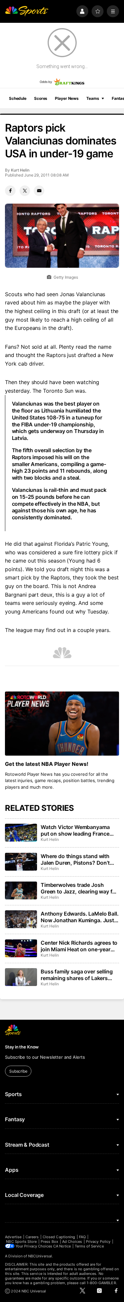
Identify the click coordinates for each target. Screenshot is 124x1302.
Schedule (17, 98)
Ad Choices (72, 1241)
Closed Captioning (59, 1237)
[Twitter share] (25, 190)
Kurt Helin (20, 170)
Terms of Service (89, 1246)
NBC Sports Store (21, 1241)
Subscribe (18, 1071)
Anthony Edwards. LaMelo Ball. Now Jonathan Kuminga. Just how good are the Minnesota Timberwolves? (79, 917)
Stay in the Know (22, 1046)
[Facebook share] (10, 190)
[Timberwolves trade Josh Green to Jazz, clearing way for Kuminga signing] (21, 890)
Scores (40, 98)
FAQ (82, 1237)
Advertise (13, 1237)
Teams (92, 98)
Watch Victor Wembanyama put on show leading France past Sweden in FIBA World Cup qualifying (75, 830)
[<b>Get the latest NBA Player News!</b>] (62, 723)
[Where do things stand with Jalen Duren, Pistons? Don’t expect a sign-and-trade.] (21, 862)
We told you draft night (54, 569)
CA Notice (62, 1246)
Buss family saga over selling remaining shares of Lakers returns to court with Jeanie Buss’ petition (76, 974)
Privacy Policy (98, 1241)
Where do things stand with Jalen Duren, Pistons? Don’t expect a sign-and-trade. (75, 859)
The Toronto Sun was (58, 390)
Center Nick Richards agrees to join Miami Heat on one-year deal (79, 946)
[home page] (26, 11)
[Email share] (39, 190)
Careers (32, 1237)
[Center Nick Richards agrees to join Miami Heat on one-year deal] (21, 948)
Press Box (49, 1241)
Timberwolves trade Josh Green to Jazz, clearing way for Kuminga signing (79, 888)
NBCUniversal (40, 1256)
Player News (67, 98)
